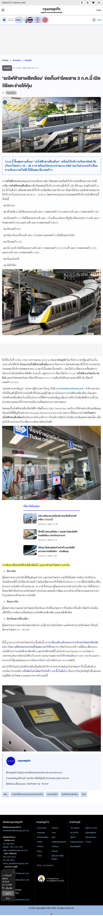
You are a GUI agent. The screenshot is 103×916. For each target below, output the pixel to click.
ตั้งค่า (8, 898)
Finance (55, 828)
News (39, 851)
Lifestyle (55, 846)
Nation (73, 837)
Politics (40, 846)
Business (17, 60)
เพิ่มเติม (8, 888)
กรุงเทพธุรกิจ (52, 794)
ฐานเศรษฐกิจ (75, 846)
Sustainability (42, 837)
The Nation (75, 828)
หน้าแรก (5, 60)
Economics (42, 828)
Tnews (88, 842)
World (39, 842)
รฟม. (5, 794)
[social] (82, 3)
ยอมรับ (8, 893)
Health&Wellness (59, 842)
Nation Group (91, 828)
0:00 (9, 20)
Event (39, 855)
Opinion (55, 851)
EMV (84, 794)
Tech (54, 832)
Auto (54, 837)
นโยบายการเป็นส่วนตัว (58, 857)
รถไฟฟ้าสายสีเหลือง (70, 794)
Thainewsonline (76, 842)
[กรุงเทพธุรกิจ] (51, 10)
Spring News (90, 837)
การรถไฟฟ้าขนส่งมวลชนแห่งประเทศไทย (27, 794)
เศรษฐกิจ (28, 60)
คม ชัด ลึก (74, 832)
